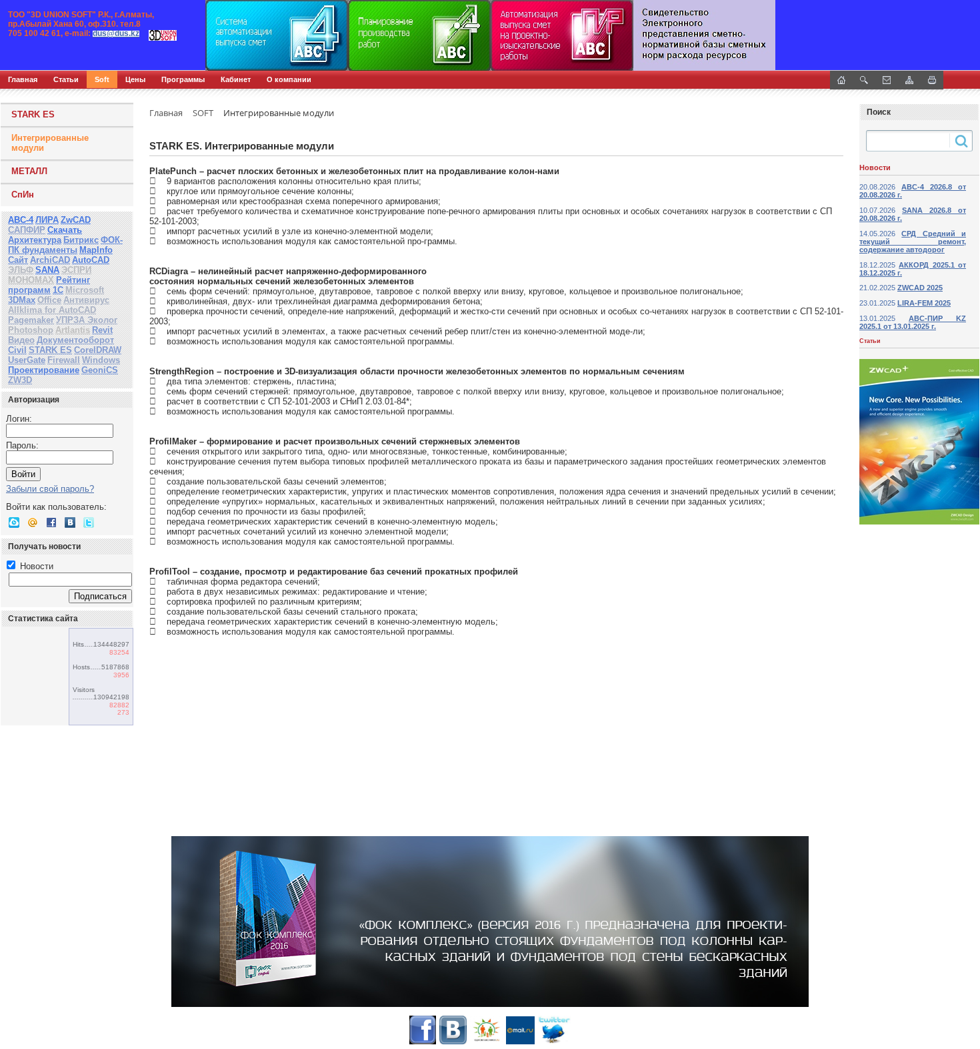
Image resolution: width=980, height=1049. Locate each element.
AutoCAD (90, 260)
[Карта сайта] (909, 80)
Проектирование (43, 370)
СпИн (22, 195)
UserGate (26, 360)
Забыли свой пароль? (50, 489)
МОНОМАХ (31, 280)
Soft (102, 79)
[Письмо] (886, 80)
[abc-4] (490, 35)
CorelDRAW (97, 350)
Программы (183, 79)
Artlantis (72, 330)
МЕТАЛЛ (29, 171)
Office (49, 300)
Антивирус (86, 300)
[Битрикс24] (14, 522)
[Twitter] (88, 522)
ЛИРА (47, 220)
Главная (22, 79)
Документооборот (75, 340)
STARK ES (33, 114)
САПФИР (26, 230)
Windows (101, 360)
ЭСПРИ (76, 270)
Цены (135, 79)
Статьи (66, 79)
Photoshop (30, 330)
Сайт (18, 260)
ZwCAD (76, 220)
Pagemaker (31, 320)
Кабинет (236, 79)
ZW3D (20, 380)
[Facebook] (51, 522)
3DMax (21, 300)
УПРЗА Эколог (86, 320)
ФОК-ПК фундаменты (65, 245)
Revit (102, 330)
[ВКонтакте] (70, 522)
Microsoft (84, 290)
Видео (21, 340)
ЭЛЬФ (20, 270)
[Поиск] (864, 80)
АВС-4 (20, 220)
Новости (35, 566)
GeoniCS (99, 370)
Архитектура (34, 240)
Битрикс (81, 240)
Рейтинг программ (49, 285)
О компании (289, 79)
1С (58, 290)
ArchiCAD (50, 260)
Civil (17, 350)
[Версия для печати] (932, 80)
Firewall (63, 360)
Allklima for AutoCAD (52, 310)
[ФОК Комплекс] (490, 921)
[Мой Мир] (32, 522)
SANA (47, 270)
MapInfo (96, 250)
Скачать (64, 230)
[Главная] (143, 35)
